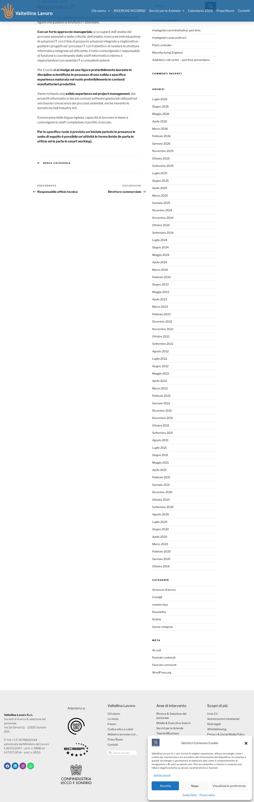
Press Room (225, 11)
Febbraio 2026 (161, 136)
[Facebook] (7, 766)
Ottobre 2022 (160, 336)
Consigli (157, 597)
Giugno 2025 (160, 180)
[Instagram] (22, 766)
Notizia (156, 619)
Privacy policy (207, 794)
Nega (194, 786)
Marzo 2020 (160, 544)
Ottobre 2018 (160, 566)
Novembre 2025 (162, 151)
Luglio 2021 (159, 447)
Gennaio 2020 (161, 559)
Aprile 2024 (159, 262)
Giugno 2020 (160, 529)
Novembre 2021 (162, 418)
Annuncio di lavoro (164, 589)
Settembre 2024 (162, 232)
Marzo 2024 (160, 269)
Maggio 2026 (160, 113)
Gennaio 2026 (161, 143)
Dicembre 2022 (162, 321)
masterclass (160, 604)
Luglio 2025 (159, 173)
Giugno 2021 (160, 455)
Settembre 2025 (162, 165)
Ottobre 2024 (161, 225)
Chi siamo (99, 11)
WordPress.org (161, 672)
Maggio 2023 (160, 292)
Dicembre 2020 (162, 492)
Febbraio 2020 (161, 551)
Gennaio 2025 (161, 203)
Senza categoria (57, 163)
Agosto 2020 (160, 514)
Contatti (244, 11)
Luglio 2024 (159, 240)
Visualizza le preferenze (229, 786)
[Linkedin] (15, 766)
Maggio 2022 (160, 373)
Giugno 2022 (160, 366)
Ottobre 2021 (160, 425)
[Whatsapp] (30, 766)
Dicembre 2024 (162, 210)
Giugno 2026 (160, 106)
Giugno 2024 (160, 247)
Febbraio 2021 (161, 477)
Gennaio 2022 (161, 403)
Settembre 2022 (162, 343)
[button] (246, 743)
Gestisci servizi (162, 775)
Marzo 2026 (160, 128)
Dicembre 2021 (162, 410)
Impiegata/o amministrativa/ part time (176, 30)
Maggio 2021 (160, 462)
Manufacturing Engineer (167, 52)
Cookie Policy (190, 794)
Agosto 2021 (160, 440)
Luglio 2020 (159, 521)
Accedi (156, 650)
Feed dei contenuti (163, 657)
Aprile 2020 (159, 536)
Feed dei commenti (164, 665)
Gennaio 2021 (161, 484)
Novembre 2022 (162, 329)
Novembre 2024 (162, 217)
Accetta (165, 786)
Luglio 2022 (159, 358)
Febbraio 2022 (161, 395)
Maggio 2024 (160, 254)
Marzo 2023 (160, 306)
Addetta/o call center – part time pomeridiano (181, 59)
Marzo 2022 (160, 388)
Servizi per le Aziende (164, 11)
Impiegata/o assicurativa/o (169, 37)
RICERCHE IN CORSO (129, 11)
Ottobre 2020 (161, 499)
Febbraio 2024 (161, 277)
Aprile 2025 (159, 188)
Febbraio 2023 (161, 314)
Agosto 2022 (160, 351)
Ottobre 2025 (161, 158)
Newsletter (159, 612)
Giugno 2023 (160, 284)
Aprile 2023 (159, 299)
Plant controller (162, 45)
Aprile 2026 (159, 121)
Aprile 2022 (159, 380)
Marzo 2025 (160, 195)
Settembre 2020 (163, 507)
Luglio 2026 (159, 99)
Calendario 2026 (200, 11)
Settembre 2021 (162, 432)
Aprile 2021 (159, 470)
